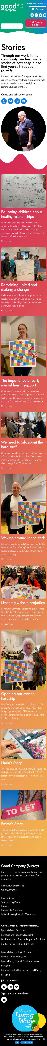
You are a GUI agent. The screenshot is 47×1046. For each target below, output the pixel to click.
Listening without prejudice (23, 602)
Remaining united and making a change (19, 287)
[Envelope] (44, 15)
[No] (44, 1039)
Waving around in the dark (23, 538)
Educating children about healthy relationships (21, 214)
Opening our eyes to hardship (17, 696)
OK (17, 1042)
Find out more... (7, 241)
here (24, 86)
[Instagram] (36, 15)
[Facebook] (32, 15)
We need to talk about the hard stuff (22, 444)
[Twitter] (40, 15)
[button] (11, 26)
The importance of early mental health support (20, 383)
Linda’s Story (11, 763)
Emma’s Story (12, 824)
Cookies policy (27, 1042)
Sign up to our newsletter (15, 993)
